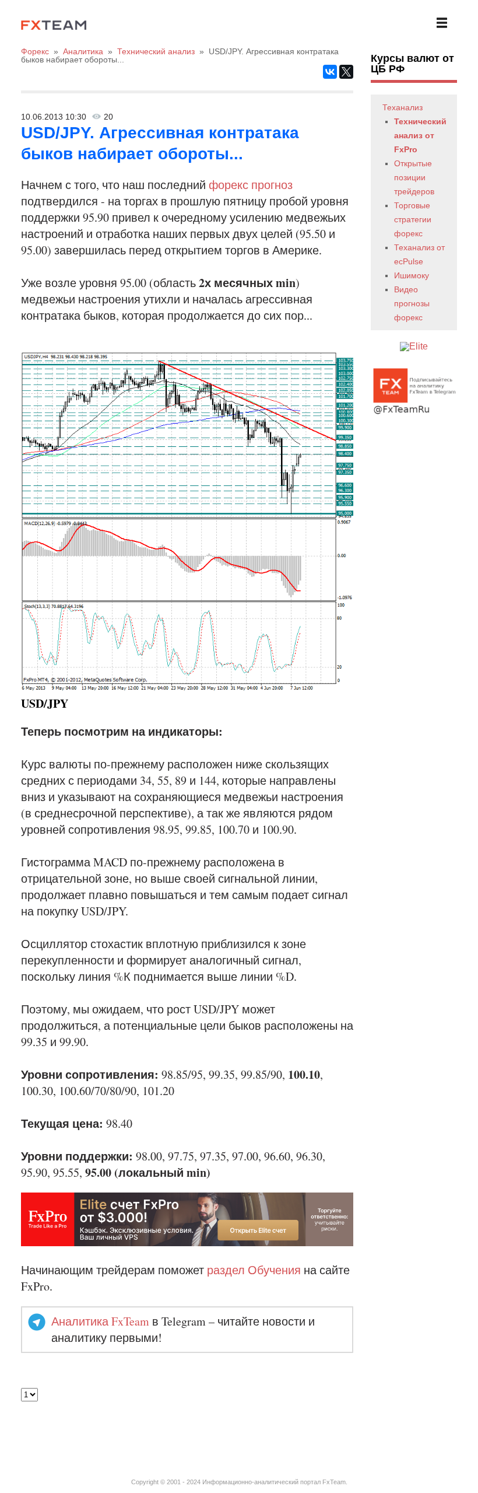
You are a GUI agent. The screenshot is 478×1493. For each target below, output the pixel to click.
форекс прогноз (251, 185)
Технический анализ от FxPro (420, 135)
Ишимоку (411, 275)
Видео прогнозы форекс (412, 303)
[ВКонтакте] (330, 72)
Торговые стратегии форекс (412, 219)
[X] (346, 72)
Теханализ (402, 107)
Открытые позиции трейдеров (414, 177)
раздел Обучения (254, 1270)
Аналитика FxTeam (100, 1321)
